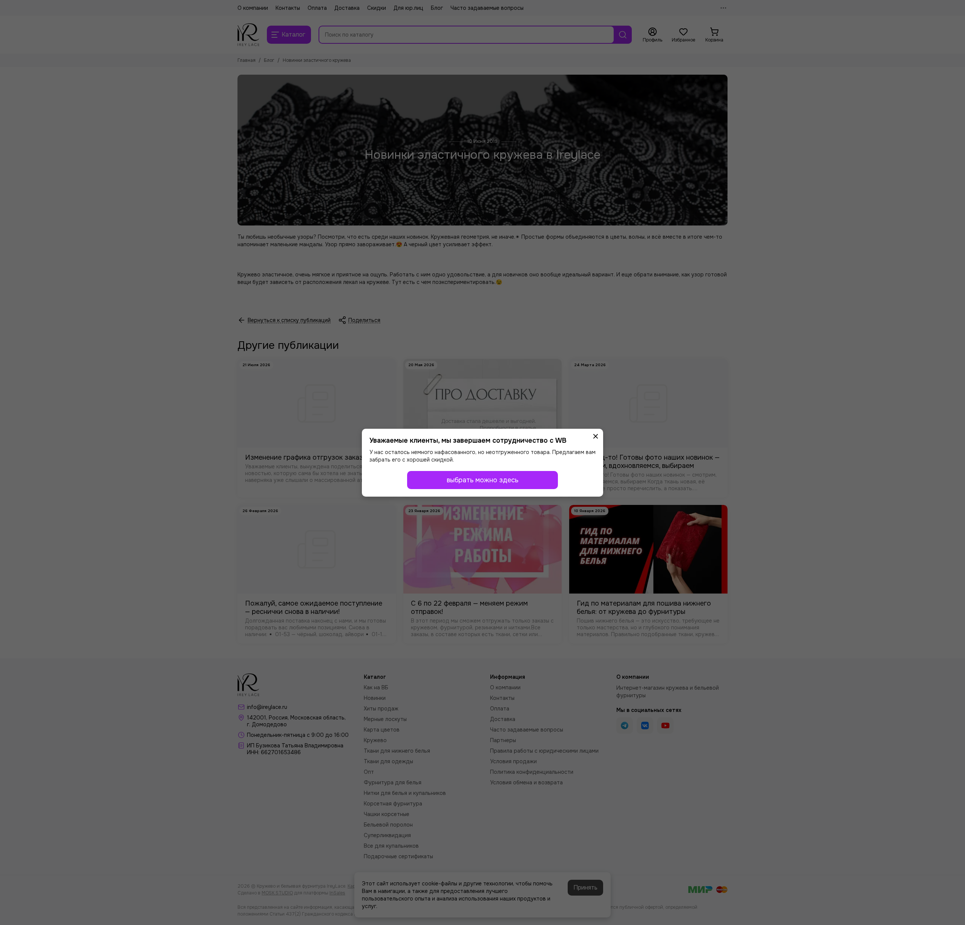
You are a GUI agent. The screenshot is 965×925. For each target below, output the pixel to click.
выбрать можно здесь (482, 480)
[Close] (595, 436)
